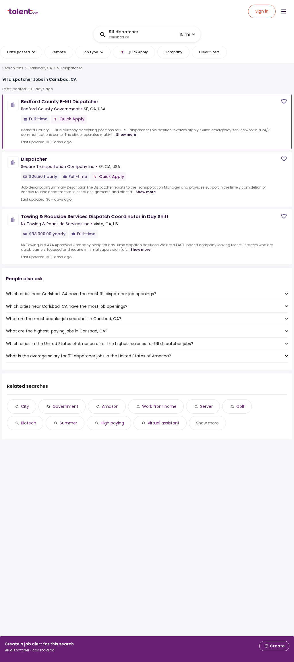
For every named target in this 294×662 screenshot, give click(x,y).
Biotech (28, 423)
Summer (68, 423)
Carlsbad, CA (40, 68)
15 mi (185, 34)
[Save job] (284, 101)
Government (65, 406)
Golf (240, 406)
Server (206, 406)
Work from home (159, 406)
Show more (126, 134)
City (25, 406)
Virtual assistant (163, 423)
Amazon (110, 406)
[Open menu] (283, 11)
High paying (112, 423)
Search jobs (12, 68)
